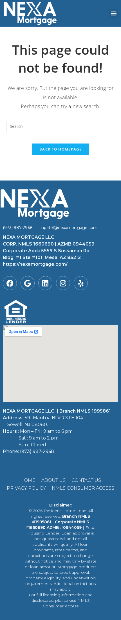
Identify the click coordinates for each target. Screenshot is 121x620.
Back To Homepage (60, 149)
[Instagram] (63, 283)
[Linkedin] (45, 283)
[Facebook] (10, 283)
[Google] (28, 283)
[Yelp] (81, 283)
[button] (113, 13)
